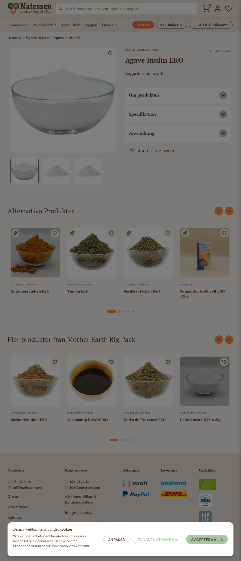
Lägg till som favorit (156, 150)
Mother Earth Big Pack (141, 49)
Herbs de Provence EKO (145, 419)
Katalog (14, 517)
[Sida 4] (128, 311)
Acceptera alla (207, 539)
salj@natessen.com (27, 487)
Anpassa (116, 539)
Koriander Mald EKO (29, 419)
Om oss (14, 496)
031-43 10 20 (22, 481)
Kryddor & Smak (38, 37)
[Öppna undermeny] (27, 25)
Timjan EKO (77, 291)
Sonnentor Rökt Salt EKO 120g (202, 294)
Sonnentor (186, 284)
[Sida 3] (123, 311)
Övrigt (107, 24)
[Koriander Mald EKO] (35, 383)
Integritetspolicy (78, 512)
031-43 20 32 (79, 481)
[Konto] (217, 8)
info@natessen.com (85, 487)
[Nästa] (229, 211)
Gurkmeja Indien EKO (30, 291)
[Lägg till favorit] (55, 233)
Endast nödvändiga (158, 539)
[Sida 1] (111, 311)
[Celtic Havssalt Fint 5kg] (204, 383)
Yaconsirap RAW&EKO (87, 419)
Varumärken (18, 506)
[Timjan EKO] (91, 254)
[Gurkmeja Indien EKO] (35, 254)
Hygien (91, 24)
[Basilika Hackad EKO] (148, 254)
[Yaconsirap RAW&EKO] (91, 383)
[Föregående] (219, 211)
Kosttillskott (70, 24)
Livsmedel (16, 24)
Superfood (43, 24)
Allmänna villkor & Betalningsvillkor (80, 499)
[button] (110, 53)
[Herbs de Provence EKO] (148, 383)
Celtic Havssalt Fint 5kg (200, 419)
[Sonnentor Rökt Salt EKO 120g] (204, 254)
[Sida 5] (132, 311)
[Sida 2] (119, 311)
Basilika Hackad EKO (142, 291)
